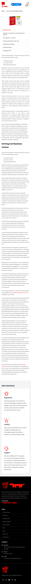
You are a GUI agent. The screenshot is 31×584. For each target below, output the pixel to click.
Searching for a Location (9, 38)
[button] (3, 3)
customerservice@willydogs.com (13, 558)
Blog (4, 531)
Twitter (6, 580)
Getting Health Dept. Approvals (11, 41)
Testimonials (6, 518)
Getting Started (7, 30)
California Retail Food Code (20, 292)
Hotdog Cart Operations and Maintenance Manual (14, 33)
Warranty (5, 534)
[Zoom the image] (15, 17)
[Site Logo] (5, 6)
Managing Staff (7, 50)
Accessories (6, 525)
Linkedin (15, 580)
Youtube (9, 580)
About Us (5, 515)
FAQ (4, 528)
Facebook (3, 580)
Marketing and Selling (8, 44)
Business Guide (7, 521)
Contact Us (6, 537)
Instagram (12, 580)
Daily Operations (7, 47)
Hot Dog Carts (6, 512)
